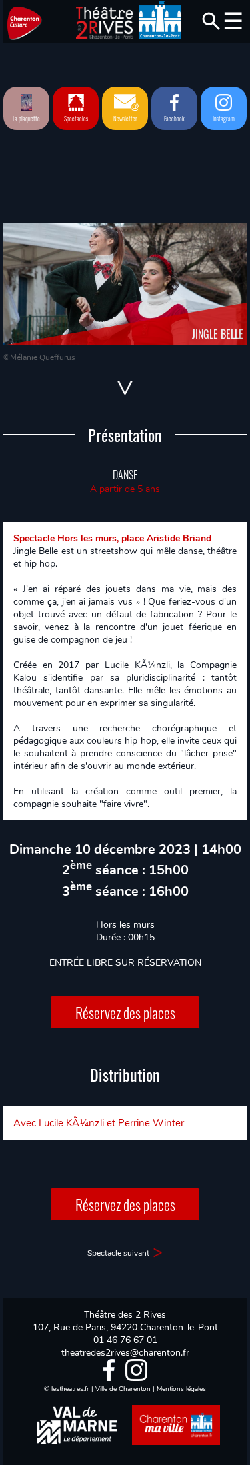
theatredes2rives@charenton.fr (125, 1352)
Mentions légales (181, 1389)
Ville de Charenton (123, 1389)
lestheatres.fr (70, 1389)
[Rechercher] (211, 21)
